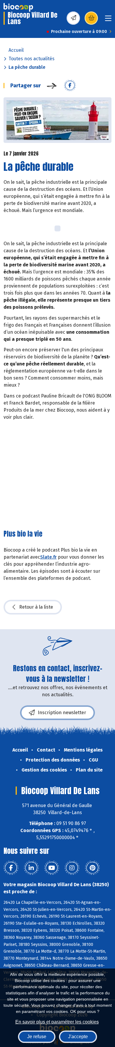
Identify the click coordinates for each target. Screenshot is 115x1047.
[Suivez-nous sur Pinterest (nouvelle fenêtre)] (92, 868)
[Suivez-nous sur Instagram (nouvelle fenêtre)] (72, 868)
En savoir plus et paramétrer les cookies (57, 1021)
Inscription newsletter (62, 712)
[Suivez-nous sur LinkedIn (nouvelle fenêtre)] (31, 868)
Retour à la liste (36, 607)
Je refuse (36, 1036)
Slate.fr (48, 557)
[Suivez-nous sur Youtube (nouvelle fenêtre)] (51, 868)
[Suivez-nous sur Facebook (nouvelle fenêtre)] (11, 868)
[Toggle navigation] (108, 20)
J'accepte (78, 1036)
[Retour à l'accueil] (18, 7)
